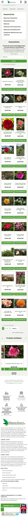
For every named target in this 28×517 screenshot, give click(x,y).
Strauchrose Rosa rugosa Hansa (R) (20, 184)
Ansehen (7, 77)
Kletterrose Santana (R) (7, 158)
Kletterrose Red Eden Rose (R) (7, 132)
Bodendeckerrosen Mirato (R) (14, 363)
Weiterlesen (14, 54)
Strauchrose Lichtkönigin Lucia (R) (20, 158)
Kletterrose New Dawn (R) (7, 107)
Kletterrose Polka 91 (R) (20, 107)
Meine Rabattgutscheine (8, 477)
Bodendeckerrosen (9, 21)
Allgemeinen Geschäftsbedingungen (12, 488)
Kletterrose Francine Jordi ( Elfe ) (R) (20, 81)
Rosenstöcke (9, 14)
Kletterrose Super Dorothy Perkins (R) (20, 286)
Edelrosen (6, 24)
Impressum (5, 485)
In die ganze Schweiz (6, 395)
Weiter (15, 328)
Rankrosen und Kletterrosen (12, 29)
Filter (13, 61)
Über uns (4, 490)
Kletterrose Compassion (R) (7, 312)
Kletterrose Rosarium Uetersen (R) (20, 133)
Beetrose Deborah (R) (8, 286)
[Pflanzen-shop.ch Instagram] (2, 509)
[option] (14, 357)
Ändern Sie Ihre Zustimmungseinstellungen (13, 479)
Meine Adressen (6, 473)
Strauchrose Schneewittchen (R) (20, 209)
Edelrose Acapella (8, 81)
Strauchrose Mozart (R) (20, 235)
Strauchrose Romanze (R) (7, 184)
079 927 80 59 (17, 381)
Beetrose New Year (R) (20, 312)
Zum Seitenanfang (18, 333)
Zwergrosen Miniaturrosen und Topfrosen (13, 34)
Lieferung (4, 483)
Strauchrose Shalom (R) (7, 235)
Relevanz (14, 57)
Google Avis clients (9, 514)
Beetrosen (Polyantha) (10, 18)
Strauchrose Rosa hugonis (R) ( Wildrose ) (7, 261)
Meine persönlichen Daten (9, 475)
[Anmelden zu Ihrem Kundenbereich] (21, 2)
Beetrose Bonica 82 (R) (20, 260)
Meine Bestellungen (7, 470)
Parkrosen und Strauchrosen (12, 27)
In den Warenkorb (8, 89)
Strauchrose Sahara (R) (7, 209)
